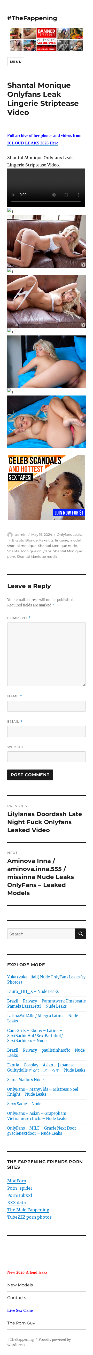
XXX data (16, 1202)
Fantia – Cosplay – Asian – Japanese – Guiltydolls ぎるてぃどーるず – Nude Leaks (46, 1068)
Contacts (16, 1297)
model (75, 540)
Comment (19, 618)
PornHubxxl (19, 1195)
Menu (15, 62)
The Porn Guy (21, 1323)
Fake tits (46, 540)
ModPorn (16, 1180)
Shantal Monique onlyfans (29, 551)
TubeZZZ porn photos (29, 1217)
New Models (20, 1285)
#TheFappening (32, 18)
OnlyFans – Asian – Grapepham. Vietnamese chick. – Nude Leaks (37, 1116)
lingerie (61, 540)
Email (15, 721)
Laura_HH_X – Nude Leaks (33, 991)
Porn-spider (19, 1188)
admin (21, 534)
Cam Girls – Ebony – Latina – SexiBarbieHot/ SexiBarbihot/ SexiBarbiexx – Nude (35, 1035)
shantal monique (21, 546)
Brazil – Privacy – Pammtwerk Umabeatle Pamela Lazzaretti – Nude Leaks (46, 1004)
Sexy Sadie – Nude (24, 1104)
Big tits (18, 540)
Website (16, 747)
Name (14, 696)
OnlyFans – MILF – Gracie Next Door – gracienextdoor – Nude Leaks (43, 1131)
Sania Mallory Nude (25, 1080)
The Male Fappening (28, 1209)
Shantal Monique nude (57, 546)
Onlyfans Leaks (69, 534)
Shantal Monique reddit (37, 556)
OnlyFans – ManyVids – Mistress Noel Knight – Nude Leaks (42, 1092)
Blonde (31, 540)
